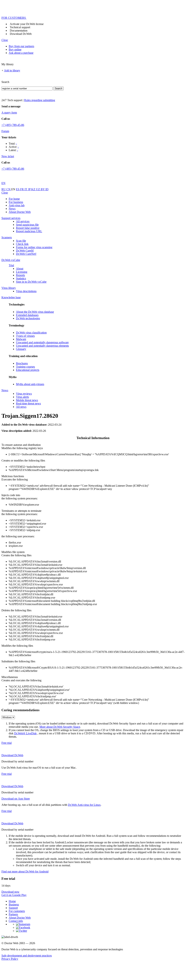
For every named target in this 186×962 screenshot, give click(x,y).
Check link (22, 244)
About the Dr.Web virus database (35, 311)
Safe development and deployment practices (26, 955)
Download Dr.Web (21, 33)
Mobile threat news (27, 400)
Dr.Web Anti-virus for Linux (84, 804)
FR (22, 189)
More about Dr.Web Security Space (59, 726)
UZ (38, 189)
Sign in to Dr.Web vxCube (31, 281)
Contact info (16, 920)
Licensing (21, 271)
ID (46, 189)
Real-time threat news (28, 403)
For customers (17, 911)
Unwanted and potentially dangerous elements (42, 345)
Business (14, 904)
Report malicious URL (29, 231)
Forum (5, 131)
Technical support (20, 27)
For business (16, 202)
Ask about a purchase (21, 52)
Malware (21, 339)
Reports (20, 275)
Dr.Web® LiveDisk (25, 733)
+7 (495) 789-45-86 (12, 124)
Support (13, 907)
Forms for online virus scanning (34, 247)
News (12, 208)
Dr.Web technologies (28, 318)
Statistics (21, 278)
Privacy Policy (9, 958)
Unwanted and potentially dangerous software (42, 342)
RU (3, 189)
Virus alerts (22, 396)
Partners (13, 914)
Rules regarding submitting (39, 100)
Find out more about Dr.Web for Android (24, 871)
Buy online (15, 49)
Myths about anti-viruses (30, 384)
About (19, 268)
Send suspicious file (27, 224)
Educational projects (27, 369)
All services (22, 221)
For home (14, 198)
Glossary (21, 348)
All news (21, 406)
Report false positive (27, 227)
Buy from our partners (21, 46)
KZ (33, 189)
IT (26, 189)
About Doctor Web (20, 211)
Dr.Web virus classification (31, 332)
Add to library (12, 70)
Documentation (18, 30)
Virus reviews (24, 393)
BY (43, 189)
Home (12, 901)
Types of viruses (25, 335)
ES (18, 189)
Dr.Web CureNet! (26, 253)
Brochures (22, 363)
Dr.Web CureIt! (25, 250)
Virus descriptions (26, 291)
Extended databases (27, 315)
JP (29, 189)
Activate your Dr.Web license (27, 24)
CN (8, 189)
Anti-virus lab (17, 205)
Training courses (25, 366)
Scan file (21, 240)
